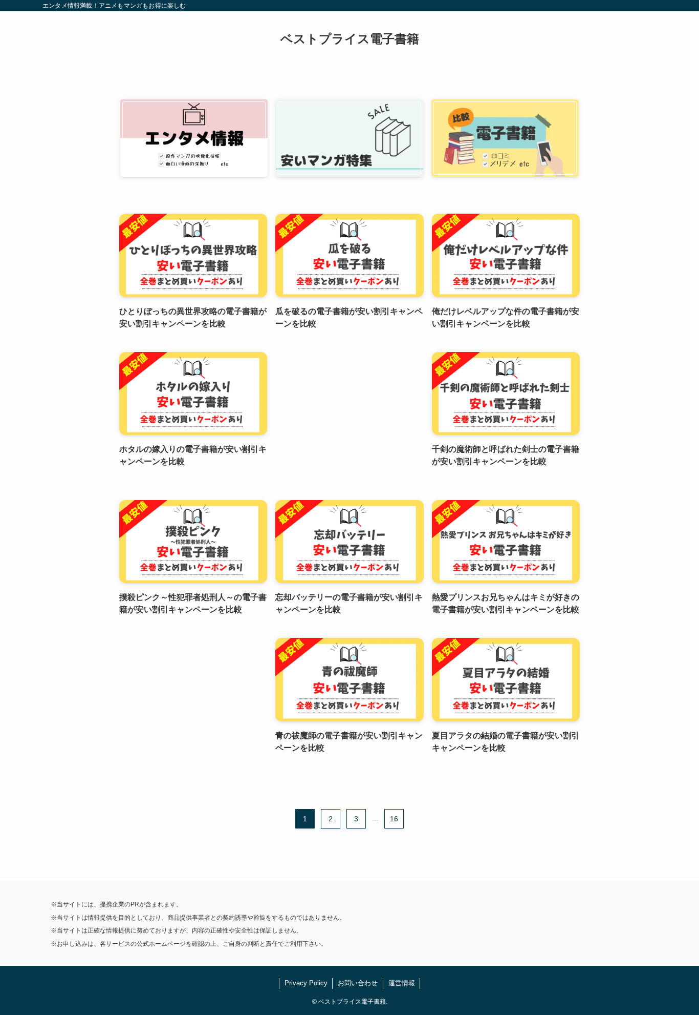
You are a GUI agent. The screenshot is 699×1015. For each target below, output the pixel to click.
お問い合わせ (358, 983)
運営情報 (401, 983)
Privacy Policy (306, 983)
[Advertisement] (349, 416)
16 (394, 819)
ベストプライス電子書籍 (349, 39)
